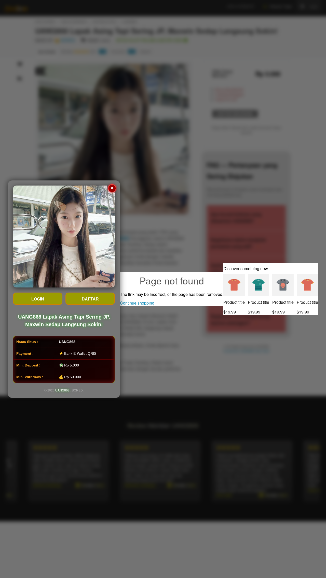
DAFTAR (90, 299)
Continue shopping (137, 303)
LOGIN (37, 299)
